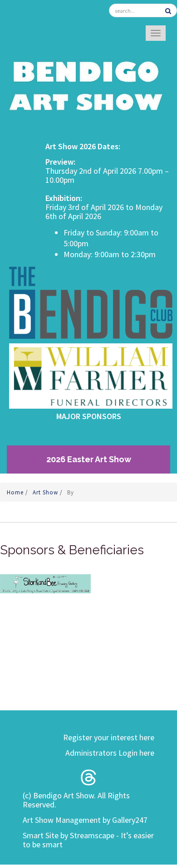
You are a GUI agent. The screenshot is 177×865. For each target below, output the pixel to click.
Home (16, 492)
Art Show (46, 492)
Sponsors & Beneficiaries (72, 549)
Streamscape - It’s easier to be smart (88, 840)
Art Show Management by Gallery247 (85, 820)
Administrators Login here (109, 753)
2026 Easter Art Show (88, 459)
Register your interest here (108, 737)
